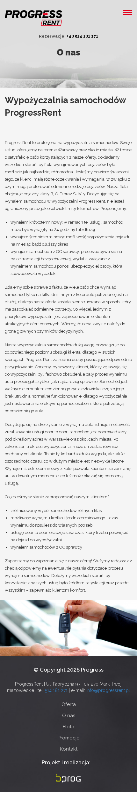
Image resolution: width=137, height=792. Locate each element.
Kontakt (68, 749)
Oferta (68, 704)
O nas (68, 715)
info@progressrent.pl (108, 690)
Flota (68, 726)
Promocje (68, 738)
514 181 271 (57, 690)
